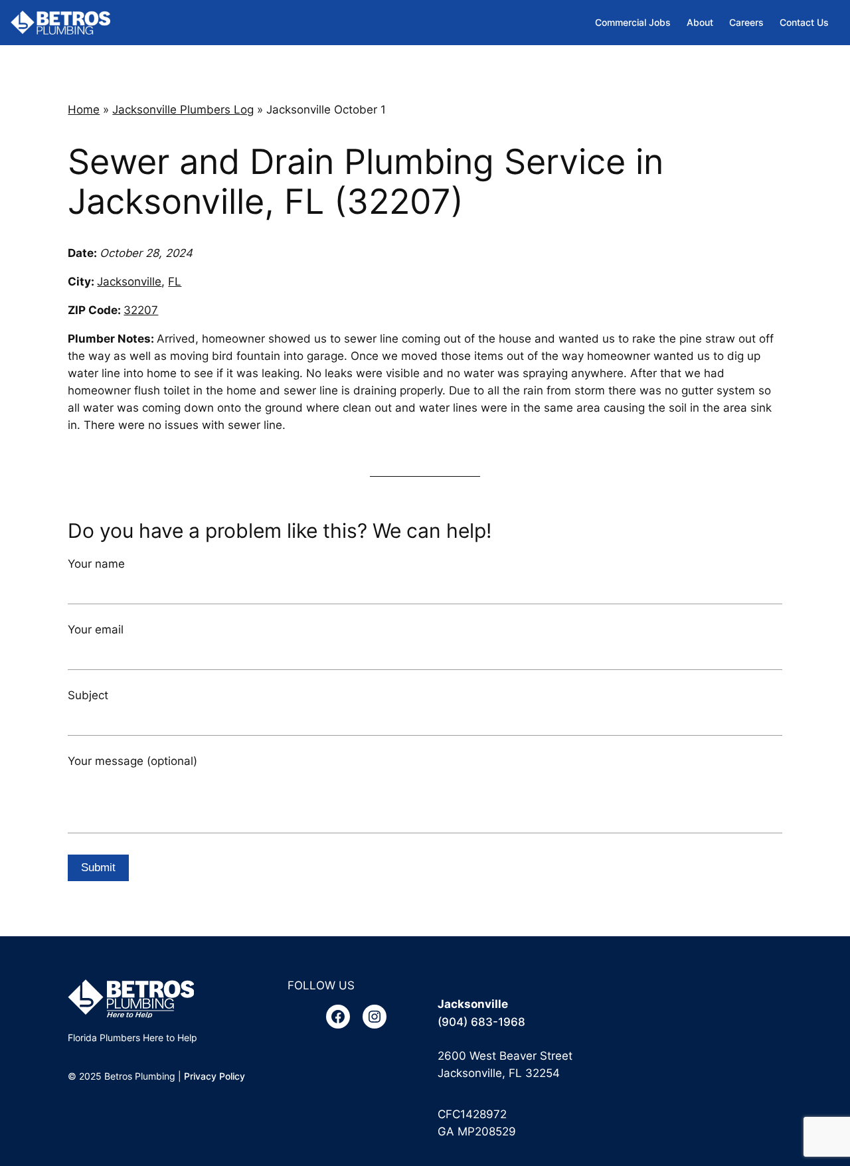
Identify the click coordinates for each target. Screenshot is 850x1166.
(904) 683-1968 (481, 1022)
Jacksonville (129, 281)
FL (174, 281)
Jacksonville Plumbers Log (183, 109)
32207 (141, 310)
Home (84, 109)
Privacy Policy (214, 1076)
